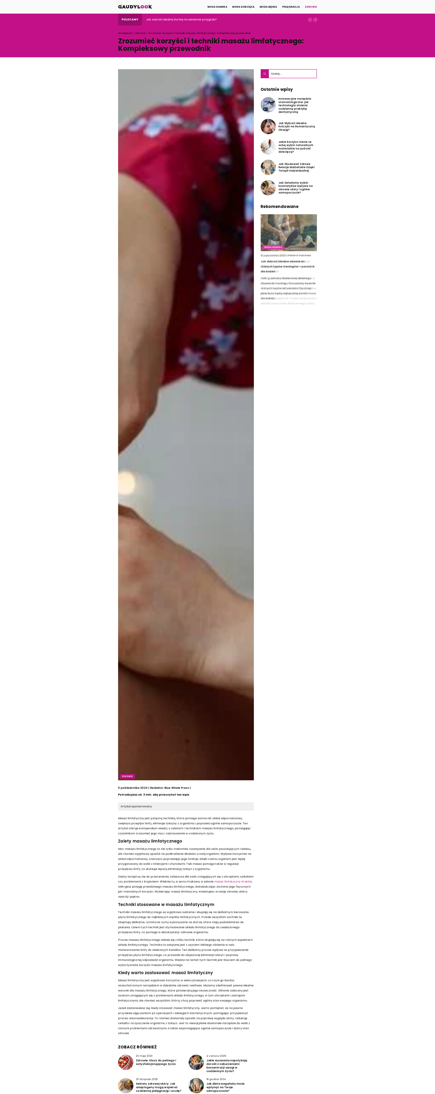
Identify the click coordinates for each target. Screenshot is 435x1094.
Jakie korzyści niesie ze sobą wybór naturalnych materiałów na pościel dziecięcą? (296, 147)
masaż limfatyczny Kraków (233, 881)
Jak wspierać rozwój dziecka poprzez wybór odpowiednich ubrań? (192, 19)
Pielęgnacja (291, 7)
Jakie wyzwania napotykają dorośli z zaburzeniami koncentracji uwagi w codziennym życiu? (226, 1066)
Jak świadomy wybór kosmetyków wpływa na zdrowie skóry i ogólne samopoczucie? (296, 187)
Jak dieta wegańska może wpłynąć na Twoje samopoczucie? (225, 1087)
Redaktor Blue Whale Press (169, 788)
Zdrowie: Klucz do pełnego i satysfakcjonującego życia (156, 1062)
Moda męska (268, 7)
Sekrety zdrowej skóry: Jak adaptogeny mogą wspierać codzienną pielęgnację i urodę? (158, 1087)
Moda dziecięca (243, 7)
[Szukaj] (265, 73)
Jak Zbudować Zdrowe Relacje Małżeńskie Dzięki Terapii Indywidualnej (297, 167)
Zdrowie (311, 7)
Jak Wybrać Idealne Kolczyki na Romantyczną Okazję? (297, 127)
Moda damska (217, 7)
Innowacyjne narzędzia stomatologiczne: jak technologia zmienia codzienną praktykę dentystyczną (295, 105)
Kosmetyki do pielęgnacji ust (282, 261)
